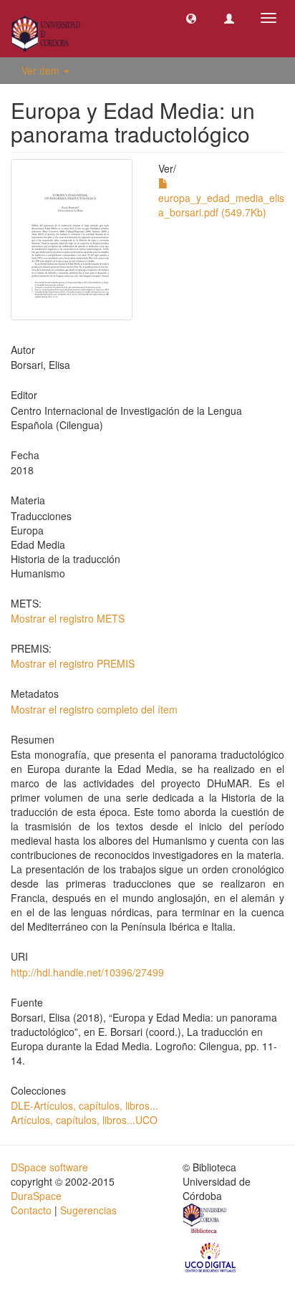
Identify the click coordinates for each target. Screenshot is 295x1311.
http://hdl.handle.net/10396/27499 (87, 972)
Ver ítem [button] (41, 70)
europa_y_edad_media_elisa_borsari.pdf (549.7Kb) (221, 205)
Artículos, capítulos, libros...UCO (84, 1120)
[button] (191, 18)
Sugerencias (88, 1210)
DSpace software (49, 1167)
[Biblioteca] (205, 1220)
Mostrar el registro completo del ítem (94, 709)
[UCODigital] (211, 1256)
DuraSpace (36, 1195)
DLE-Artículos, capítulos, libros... (84, 1105)
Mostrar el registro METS (68, 618)
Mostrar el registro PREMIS (73, 663)
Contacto (31, 1210)
